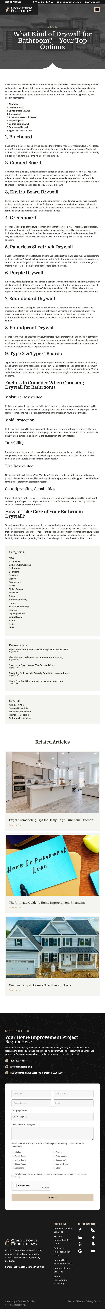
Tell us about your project (23, 1124)
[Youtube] (52, 2)
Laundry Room (62, 1164)
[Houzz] (39, 2)
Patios (12, 620)
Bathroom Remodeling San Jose (62, 1252)
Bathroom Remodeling (20, 565)
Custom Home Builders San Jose (63, 1261)
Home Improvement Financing (61, 1280)
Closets (12, 578)
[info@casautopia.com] (58, 2)
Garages (13, 596)
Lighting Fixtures (17, 613)
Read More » (15, 825)
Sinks (11, 627)
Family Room (20, 1156)
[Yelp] (44, 2)
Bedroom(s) (61, 1160)
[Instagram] (36, 2)
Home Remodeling (18, 599)
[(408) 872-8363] (86, 2)
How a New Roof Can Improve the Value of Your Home (36, 681)
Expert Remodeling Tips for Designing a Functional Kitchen (39, 649)
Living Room (20, 1160)
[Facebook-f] (33, 2)
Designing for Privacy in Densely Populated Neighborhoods (39, 673)
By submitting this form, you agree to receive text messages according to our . (51, 1175)
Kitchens (13, 610)
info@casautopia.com (70, 2)
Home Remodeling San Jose (63, 1230)
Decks (12, 585)
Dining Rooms (16, 589)
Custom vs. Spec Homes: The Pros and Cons (32, 665)
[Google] (49, 2)
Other (58, 1168)
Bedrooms (14, 572)
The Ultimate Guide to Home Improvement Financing (36, 657)
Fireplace (13, 592)
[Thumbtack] (47, 2)
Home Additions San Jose (62, 1270)
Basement (19, 1168)
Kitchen (18, 1152)
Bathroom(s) (61, 1156)
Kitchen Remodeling (19, 606)
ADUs (11, 558)
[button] (97, 9)
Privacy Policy (93, 1301)
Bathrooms (14, 568)
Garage (59, 1152)
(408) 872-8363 (93, 2)
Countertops (15, 582)
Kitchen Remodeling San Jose (62, 1240)
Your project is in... (20, 1110)
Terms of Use (74, 1301)
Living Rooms (15, 617)
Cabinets (13, 575)
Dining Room (20, 1164)
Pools (12, 624)
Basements (14, 561)
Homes (12, 603)
